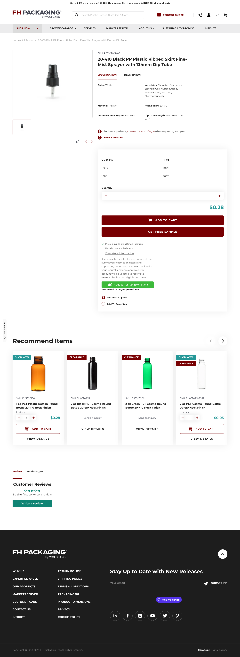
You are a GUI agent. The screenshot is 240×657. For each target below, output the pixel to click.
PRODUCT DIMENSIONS (74, 602)
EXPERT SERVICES (25, 579)
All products (29, 40)
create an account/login (141, 131)
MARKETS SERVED (117, 28)
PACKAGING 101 (68, 594)
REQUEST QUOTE (173, 15)
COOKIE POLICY (69, 617)
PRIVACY (64, 609)
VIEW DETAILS (38, 438)
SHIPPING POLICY (70, 579)
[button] (225, 15)
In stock (20, 412)
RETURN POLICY (69, 571)
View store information (119, 253)
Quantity (107, 187)
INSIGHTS (210, 28)
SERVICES (90, 28)
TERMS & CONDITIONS (73, 586)
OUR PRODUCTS (24, 586)
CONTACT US (22, 609)
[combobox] (108, 15)
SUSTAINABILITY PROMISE (178, 28)
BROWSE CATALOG (61, 28)
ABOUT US (145, 28)
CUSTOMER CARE (25, 602)
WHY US (18, 571)
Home (17, 40)
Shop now (23, 28)
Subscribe (219, 583)
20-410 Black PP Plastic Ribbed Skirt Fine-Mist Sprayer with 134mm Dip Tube (82, 40)
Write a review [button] (32, 503)
